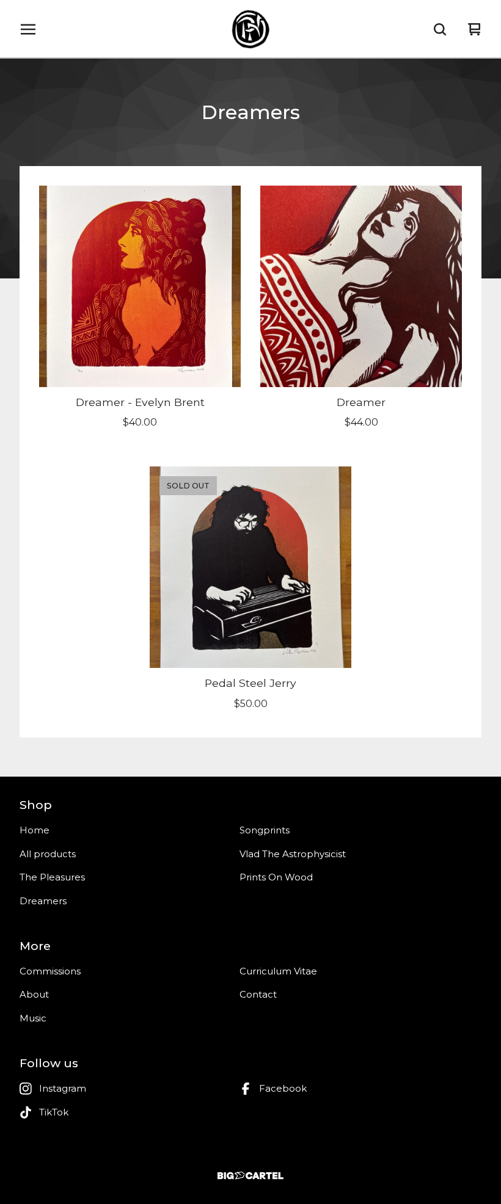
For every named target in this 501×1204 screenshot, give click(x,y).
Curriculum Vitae (278, 971)
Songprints (265, 830)
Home (34, 830)
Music (33, 1018)
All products (48, 854)
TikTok (53, 1112)
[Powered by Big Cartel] (250, 1175)
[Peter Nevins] (250, 29)
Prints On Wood (276, 877)
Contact (258, 994)
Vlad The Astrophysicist (293, 854)
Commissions (50, 971)
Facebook (283, 1088)
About (34, 994)
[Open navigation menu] (28, 29)
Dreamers (43, 901)
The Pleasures (52, 877)
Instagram (62, 1088)
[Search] (440, 29)
